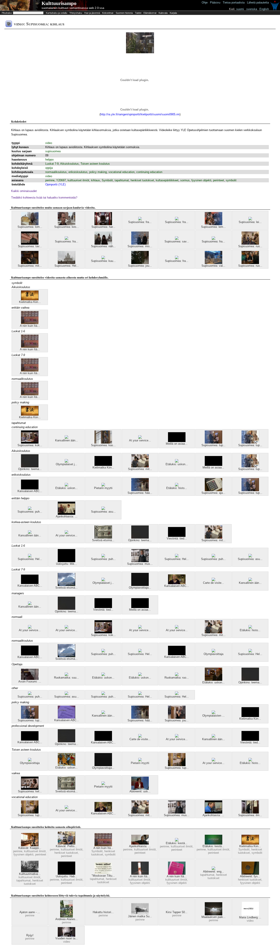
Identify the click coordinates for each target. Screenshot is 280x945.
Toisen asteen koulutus (95, 163)
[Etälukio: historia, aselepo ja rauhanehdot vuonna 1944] (250, 627)
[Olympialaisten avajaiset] (213, 713)
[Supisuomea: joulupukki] (177, 717)
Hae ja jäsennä (92, 13)
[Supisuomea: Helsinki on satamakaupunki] (176, 556)
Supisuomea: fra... (140, 222)
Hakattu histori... (103, 912)
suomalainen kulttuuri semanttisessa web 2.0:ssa (73, 8)
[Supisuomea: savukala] (176, 238)
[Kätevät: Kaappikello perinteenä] (29, 845)
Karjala (173, 13)
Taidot (138, 13)
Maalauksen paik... (213, 917)
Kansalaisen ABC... (30, 491)
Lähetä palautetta (258, 2)
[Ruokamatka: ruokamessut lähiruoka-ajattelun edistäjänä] (176, 675)
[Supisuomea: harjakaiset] (103, 224)
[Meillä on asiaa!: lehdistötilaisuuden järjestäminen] (177, 441)
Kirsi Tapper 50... (176, 912)
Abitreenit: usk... (140, 791)
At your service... (140, 440)
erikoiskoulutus (78, 172)
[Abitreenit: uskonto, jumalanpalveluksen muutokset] (140, 788)
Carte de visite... (213, 582)
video (48, 143)
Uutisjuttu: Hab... (66, 876)
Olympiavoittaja (213, 654)
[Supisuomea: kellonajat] (29, 788)
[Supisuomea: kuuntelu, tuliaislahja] (103, 258)
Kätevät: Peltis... (66, 846)
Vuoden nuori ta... (66, 938)
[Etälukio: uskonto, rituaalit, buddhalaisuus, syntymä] (103, 675)
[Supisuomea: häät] (140, 490)
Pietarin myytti (103, 488)
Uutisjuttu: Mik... (66, 563)
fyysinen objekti (201, 180)
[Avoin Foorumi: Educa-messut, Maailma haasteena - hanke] (29, 679)
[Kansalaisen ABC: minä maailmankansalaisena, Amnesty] (29, 488)
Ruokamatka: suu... (66, 677)
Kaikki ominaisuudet (24, 191)
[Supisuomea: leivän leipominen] (250, 219)
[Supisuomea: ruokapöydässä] (250, 243)
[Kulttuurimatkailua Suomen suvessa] (29, 871)
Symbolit (107, 180)
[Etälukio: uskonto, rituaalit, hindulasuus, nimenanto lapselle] (176, 461)
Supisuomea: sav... (176, 241)
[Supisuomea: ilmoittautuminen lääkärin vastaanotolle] (250, 812)
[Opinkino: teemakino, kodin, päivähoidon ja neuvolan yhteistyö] (29, 466)
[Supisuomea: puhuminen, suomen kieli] (30, 509)
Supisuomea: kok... (30, 445)
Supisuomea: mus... (140, 563)
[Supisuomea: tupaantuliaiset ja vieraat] (177, 765)
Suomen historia (124, 13)
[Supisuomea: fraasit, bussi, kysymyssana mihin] (213, 238)
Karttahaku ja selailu (56, 13)
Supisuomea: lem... (213, 226)
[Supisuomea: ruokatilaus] (250, 263)
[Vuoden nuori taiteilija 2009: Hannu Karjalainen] (66, 935)
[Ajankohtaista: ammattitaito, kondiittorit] (66, 513)
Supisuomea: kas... (103, 445)
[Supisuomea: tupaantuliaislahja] (250, 442)
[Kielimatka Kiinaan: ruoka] (103, 464)
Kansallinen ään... (66, 440)
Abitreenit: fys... (250, 876)
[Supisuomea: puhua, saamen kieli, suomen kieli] (103, 556)
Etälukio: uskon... (177, 464)
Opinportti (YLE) (55, 184)
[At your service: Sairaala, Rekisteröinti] (30, 627)
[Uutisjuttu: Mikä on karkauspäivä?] (66, 561)
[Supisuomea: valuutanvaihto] (213, 263)
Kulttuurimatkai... (30, 874)
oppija (49, 167)
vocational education (121, 172)
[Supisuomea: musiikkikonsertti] (140, 561)
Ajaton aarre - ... (29, 912)
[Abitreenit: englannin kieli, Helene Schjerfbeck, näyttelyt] (213, 869)
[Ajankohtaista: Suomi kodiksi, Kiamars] (140, 843)
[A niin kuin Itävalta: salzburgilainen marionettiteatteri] (177, 873)
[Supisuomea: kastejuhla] (103, 442)
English (264, 9)
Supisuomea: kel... (30, 791)
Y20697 (61, 180)
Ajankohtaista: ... (66, 516)
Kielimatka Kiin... (30, 302)
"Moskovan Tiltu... (103, 875)
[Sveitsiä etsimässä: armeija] (66, 585)
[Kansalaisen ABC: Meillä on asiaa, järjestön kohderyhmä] (177, 583)
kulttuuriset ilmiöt (78, 180)
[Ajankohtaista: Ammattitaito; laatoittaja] (213, 812)
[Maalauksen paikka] (213, 914)
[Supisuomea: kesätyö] (66, 224)
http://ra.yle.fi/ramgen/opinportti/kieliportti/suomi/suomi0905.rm (140, 114)
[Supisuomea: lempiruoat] (213, 224)
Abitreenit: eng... (213, 871)
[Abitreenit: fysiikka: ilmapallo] (250, 873)
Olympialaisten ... (213, 715)
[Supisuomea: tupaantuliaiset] (213, 442)
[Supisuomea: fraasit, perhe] (66, 238)
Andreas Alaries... (66, 919)
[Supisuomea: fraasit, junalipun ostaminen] (176, 258)
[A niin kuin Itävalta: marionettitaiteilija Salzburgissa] (140, 873)
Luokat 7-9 (52, 163)
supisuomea (53, 151)
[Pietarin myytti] (103, 485)
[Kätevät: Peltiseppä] (66, 843)
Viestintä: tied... (177, 538)
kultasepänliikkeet (167, 180)
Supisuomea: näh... (103, 246)
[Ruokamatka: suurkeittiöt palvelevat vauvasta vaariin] (66, 675)
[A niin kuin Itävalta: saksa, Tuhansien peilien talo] (29, 323)
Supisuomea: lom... (30, 226)
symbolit (231, 180)
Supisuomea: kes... (66, 226)
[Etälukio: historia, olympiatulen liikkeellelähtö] (176, 485)
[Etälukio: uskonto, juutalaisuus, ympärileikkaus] (66, 765)
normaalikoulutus (56, 172)
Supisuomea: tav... (30, 246)
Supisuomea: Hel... (66, 265)
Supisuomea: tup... (213, 445)
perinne (49, 180)
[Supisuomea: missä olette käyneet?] (140, 243)
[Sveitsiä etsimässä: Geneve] (103, 537)
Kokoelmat (107, 13)
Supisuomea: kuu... (103, 261)
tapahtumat (122, 180)
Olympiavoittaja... (140, 587)
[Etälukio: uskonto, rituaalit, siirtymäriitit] (140, 675)
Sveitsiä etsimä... (103, 540)
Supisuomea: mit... (30, 265)
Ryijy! (29, 935)
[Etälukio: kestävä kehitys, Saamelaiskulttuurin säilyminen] (176, 840)
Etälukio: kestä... (176, 843)
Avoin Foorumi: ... (29, 681)
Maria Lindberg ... (250, 917)
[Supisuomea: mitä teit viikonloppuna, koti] (29, 263)
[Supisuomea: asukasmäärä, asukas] (103, 509)
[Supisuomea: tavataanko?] (29, 243)
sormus (185, 180)
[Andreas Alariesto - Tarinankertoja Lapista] (66, 916)
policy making (98, 172)
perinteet (218, 180)
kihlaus (95, 180)
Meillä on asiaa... (176, 443)
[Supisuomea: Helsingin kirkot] (66, 263)
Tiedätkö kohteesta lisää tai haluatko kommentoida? (44, 197)
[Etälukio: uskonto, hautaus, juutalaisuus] (213, 679)
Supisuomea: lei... (250, 222)
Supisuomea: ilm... (250, 815)
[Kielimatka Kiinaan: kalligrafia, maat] (29, 299)
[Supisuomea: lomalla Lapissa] (29, 224)
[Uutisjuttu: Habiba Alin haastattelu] (66, 873)
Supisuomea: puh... (30, 511)
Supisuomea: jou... (140, 265)
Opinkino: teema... (30, 469)
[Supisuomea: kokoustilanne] (29, 442)
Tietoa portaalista (234, 2)
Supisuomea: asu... (103, 511)
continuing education (149, 172)
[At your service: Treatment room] (66, 627)
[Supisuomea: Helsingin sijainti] (30, 556)
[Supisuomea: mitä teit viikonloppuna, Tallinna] (140, 466)
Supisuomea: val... (213, 265)
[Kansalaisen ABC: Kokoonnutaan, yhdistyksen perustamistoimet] (66, 717)
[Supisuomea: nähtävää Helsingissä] (103, 243)
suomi (240, 9)
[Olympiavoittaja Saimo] (140, 585)
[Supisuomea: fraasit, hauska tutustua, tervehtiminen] (176, 219)
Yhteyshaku (75, 13)
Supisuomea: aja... (213, 492)
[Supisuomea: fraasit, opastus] (140, 219)
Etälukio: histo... (176, 488)
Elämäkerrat (150, 13)
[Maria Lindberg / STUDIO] (250, 914)
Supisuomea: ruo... (250, 246)
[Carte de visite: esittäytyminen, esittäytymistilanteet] (213, 580)
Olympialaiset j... (66, 464)
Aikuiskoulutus (69, 163)
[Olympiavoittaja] (213, 651)
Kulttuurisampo (59, 3)
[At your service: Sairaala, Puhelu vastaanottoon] (140, 437)
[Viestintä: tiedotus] (177, 535)
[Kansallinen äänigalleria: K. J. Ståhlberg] (66, 437)
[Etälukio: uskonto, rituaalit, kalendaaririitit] (66, 485)
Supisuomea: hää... (140, 492)
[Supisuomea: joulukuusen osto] (140, 263)
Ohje (205, 2)
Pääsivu (215, 2)
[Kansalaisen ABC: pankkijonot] (29, 583)
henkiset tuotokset (142, 180)
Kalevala (163, 13)
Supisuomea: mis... (140, 246)
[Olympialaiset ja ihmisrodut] (66, 461)
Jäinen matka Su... (140, 916)
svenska (251, 9)
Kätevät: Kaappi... (29, 848)
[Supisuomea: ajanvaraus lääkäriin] (213, 490)
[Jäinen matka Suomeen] (140, 913)
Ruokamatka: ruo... (176, 677)
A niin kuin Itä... (30, 325)
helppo (49, 159)
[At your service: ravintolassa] (140, 627)
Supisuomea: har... (103, 226)
